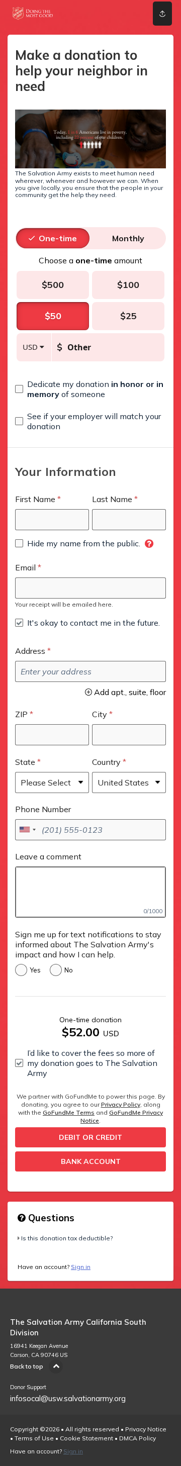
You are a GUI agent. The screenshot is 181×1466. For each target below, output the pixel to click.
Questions (50, 1218)
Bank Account (91, 1161)
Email (25, 567)
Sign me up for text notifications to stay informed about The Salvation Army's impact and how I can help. (88, 944)
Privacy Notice (145, 1429)
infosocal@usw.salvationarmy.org (68, 1398)
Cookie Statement (86, 1438)
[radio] (58, 238)
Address (30, 651)
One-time (58, 238)
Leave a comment (48, 856)
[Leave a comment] (90, 892)
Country (106, 762)
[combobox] (27, 830)
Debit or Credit (90, 1137)
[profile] (131, 14)
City (99, 714)
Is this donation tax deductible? (67, 1238)
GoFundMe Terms (69, 1112)
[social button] (162, 14)
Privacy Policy (120, 1104)
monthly (128, 238)
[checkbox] (90, 389)
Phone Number (43, 809)
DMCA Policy (137, 1438)
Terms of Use (34, 1438)
